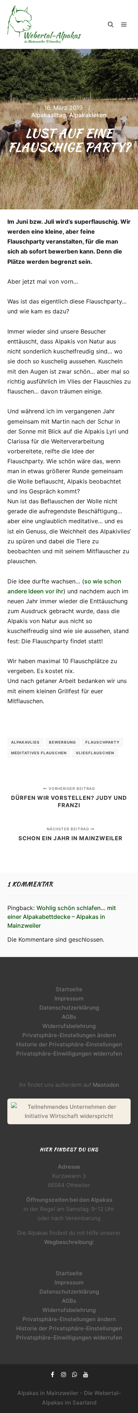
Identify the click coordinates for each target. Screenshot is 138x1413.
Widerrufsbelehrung (69, 1025)
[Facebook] (52, 1374)
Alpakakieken (88, 115)
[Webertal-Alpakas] (44, 24)
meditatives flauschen (39, 753)
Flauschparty (102, 742)
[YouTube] (86, 1374)
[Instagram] (63, 1374)
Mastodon (106, 1084)
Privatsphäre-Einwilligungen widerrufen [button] (69, 1053)
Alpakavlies (25, 742)
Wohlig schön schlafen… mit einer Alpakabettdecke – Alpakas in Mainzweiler (61, 916)
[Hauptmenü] (124, 24)
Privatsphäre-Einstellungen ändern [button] (69, 1035)
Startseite (69, 989)
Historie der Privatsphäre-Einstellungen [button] (69, 1044)
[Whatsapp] (74, 1374)
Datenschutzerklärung (69, 1007)
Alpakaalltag (48, 115)
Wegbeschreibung (68, 1241)
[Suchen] (110, 24)
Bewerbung (62, 742)
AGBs (69, 1016)
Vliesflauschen (95, 753)
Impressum (69, 998)
